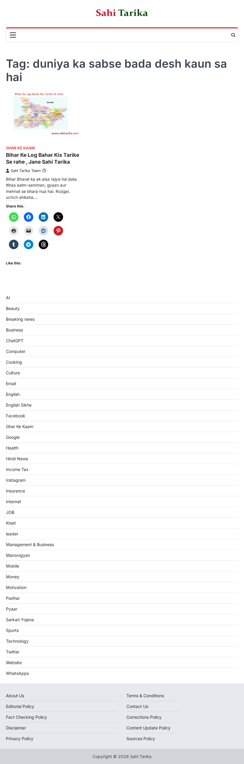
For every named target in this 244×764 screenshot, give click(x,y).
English (13, 394)
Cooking (14, 362)
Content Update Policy (148, 727)
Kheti (11, 523)
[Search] (233, 35)
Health (12, 447)
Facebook (15, 415)
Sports (12, 630)
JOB (10, 512)
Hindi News (17, 458)
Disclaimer (16, 727)
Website (14, 662)
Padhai (12, 598)
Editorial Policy (20, 706)
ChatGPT (15, 340)
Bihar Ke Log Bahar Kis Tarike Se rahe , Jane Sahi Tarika (42, 158)
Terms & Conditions (145, 695)
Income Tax (17, 469)
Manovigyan (18, 555)
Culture (13, 372)
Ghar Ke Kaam (20, 148)
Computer (15, 351)
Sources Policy (140, 738)
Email (11, 383)
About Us (15, 695)
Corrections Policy (144, 717)
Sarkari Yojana (20, 619)
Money (12, 576)
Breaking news (20, 319)
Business (14, 329)
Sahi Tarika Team (26, 170)
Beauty (13, 308)
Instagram (16, 480)
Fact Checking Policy (26, 717)
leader (12, 533)
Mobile (12, 565)
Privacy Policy (19, 738)
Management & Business (30, 544)
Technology (17, 641)
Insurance (15, 490)
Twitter (12, 651)
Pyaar (11, 608)
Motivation (16, 587)
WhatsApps (17, 673)
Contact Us (137, 706)
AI (8, 297)
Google (13, 437)
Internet (13, 501)
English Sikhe (19, 404)
